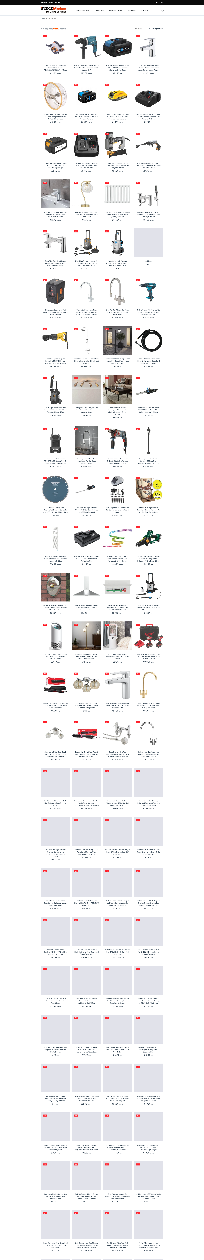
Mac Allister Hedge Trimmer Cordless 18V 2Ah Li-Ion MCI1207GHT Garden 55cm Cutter (55, 853)
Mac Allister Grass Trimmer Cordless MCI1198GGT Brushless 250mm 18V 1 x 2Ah (55, 952)
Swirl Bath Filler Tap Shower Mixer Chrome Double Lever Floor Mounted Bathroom (86, 1098)
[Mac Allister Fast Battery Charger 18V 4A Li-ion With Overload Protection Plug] (86, 538)
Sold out (148, 261)
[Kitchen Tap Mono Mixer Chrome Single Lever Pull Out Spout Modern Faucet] (86, 440)
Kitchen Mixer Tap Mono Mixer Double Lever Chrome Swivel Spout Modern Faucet (148, 754)
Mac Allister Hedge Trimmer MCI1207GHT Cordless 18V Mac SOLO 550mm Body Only (86, 510)
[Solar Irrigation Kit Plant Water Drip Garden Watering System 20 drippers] (117, 489)
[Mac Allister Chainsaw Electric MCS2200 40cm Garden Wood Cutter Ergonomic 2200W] (148, 389)
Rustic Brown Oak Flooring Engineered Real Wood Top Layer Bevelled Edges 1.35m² (149, 803)
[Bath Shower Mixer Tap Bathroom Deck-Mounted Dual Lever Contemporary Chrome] (117, 733)
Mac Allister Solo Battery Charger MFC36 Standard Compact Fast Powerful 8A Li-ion (148, 117)
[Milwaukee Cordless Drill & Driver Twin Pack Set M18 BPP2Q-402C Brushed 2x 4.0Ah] (148, 635)
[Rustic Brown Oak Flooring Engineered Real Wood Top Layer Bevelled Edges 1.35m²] (148, 782)
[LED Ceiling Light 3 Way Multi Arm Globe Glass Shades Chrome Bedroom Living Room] (86, 684)
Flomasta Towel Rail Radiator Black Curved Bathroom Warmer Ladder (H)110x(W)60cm (86, 1001)
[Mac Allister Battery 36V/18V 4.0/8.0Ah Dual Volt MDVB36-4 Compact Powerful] (86, 96)
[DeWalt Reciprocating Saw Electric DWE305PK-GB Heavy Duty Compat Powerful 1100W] (55, 340)
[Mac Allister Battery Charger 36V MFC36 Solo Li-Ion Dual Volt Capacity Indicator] (86, 145)
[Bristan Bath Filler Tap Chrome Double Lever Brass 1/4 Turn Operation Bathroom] (117, 980)
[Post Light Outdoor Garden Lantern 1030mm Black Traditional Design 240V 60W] (148, 440)
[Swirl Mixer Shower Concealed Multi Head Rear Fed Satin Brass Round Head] (55, 980)
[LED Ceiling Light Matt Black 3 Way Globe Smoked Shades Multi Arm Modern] (117, 1029)
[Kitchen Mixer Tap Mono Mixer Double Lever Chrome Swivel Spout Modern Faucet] (148, 733)
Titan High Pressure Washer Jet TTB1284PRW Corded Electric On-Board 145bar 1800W (86, 263)
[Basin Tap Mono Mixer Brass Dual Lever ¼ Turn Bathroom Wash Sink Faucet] (55, 1224)
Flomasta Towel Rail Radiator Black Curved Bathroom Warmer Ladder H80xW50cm (55, 903)
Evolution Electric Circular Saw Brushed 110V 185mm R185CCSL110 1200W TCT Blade (55, 68)
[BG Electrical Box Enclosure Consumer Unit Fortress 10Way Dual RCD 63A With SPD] (117, 587)
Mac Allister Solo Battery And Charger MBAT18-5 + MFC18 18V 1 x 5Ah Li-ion (86, 903)
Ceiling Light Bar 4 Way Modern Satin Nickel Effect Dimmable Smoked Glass (86, 410)
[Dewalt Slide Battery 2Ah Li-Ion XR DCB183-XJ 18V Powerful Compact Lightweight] (117, 96)
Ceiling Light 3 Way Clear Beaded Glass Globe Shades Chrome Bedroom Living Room (55, 754)
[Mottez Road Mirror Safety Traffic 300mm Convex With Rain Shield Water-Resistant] (55, 587)
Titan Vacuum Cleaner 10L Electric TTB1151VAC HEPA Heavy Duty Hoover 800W (117, 1196)
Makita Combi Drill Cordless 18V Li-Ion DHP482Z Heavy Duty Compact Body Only (148, 312)
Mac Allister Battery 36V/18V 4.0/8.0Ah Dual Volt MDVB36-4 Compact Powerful (86, 117)
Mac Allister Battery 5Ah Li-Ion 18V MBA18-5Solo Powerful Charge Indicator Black (117, 68)
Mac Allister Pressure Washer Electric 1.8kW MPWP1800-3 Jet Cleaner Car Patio (148, 607)
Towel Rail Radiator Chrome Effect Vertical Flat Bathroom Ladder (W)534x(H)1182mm (55, 1098)
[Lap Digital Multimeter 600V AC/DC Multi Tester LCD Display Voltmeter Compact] (117, 1078)
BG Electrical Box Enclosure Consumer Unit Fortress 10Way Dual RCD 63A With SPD (117, 607)
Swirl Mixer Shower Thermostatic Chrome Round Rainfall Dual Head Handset (86, 361)
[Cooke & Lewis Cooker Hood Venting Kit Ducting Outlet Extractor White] (148, 1029)
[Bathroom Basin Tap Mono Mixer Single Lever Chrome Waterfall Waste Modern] (55, 1029)
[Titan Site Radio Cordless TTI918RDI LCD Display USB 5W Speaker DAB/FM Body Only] (55, 440)
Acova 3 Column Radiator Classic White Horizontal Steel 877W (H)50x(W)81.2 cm (118, 214)
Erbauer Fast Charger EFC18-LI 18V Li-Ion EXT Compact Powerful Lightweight (148, 1147)
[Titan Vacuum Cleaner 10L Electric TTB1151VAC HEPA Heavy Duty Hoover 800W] (117, 1175)
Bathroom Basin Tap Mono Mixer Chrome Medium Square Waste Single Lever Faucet (149, 1098)
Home (43, 18)
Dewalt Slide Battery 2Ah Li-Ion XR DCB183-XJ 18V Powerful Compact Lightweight (117, 117)
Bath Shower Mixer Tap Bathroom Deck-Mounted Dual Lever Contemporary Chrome (117, 754)
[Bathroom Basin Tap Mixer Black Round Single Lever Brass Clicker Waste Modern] (148, 831)
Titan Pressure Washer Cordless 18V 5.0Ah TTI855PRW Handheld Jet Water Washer (149, 165)
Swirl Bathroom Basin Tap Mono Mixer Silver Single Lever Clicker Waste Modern (117, 705)
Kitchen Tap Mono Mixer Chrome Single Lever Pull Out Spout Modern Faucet (86, 461)
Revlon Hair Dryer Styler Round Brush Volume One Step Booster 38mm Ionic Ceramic (86, 754)
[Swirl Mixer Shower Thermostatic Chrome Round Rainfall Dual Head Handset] (86, 340)
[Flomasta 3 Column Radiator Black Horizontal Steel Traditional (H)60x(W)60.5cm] (86, 931)
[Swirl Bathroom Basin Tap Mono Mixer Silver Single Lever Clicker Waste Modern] (117, 684)
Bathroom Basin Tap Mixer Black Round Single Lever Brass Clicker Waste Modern (148, 852)
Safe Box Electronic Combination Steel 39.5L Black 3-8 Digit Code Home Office (117, 952)
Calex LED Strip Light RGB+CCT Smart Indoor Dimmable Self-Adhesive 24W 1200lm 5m (117, 559)
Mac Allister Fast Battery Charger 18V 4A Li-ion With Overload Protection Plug (86, 559)
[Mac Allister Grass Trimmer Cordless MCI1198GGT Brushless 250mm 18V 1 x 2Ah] (55, 931)
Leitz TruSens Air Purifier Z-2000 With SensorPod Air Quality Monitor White (55, 656)
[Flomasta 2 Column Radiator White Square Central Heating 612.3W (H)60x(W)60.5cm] (148, 980)
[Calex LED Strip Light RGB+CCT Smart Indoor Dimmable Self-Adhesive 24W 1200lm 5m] (117, 538)
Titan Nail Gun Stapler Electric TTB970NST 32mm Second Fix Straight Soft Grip (117, 165)
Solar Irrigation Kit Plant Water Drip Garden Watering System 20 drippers (118, 510)
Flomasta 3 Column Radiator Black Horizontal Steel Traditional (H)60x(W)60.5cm (86, 952)
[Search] (157, 10)
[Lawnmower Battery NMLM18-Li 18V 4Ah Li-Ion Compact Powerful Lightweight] (55, 145)
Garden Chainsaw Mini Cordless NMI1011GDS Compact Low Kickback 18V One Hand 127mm (148, 559)
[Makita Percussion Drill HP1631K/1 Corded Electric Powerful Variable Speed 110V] (86, 47)
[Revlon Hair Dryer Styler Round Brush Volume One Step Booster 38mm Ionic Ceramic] (86, 733)
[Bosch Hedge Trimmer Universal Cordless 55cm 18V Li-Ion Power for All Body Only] (55, 1126)
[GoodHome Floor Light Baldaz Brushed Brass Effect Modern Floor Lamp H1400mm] (86, 635)
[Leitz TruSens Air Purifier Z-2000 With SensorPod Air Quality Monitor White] (55, 635)
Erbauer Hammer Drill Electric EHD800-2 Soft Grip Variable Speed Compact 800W (117, 461)
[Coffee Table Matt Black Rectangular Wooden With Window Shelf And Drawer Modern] (117, 389)
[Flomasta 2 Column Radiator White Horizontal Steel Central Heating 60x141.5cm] (117, 782)
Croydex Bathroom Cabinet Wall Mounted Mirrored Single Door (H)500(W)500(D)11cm (117, 1147)
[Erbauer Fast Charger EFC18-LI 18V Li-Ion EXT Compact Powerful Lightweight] (148, 1126)
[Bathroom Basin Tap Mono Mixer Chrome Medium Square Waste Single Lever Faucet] (148, 1078)
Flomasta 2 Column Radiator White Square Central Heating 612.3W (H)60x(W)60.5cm (148, 1001)
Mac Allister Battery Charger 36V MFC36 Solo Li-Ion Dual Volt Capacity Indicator (86, 165)
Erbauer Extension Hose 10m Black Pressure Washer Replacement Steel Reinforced (86, 1147)
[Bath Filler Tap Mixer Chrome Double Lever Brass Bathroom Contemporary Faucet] (55, 242)
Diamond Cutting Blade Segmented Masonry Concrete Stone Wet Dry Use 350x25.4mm (55, 510)
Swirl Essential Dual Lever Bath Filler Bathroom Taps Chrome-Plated (55, 803)
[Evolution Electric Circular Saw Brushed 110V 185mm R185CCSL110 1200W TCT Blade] (55, 47)
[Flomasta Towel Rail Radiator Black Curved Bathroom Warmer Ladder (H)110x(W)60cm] (86, 980)
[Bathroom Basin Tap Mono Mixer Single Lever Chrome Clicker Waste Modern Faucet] (55, 193)
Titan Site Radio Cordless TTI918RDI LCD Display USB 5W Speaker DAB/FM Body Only (55, 461)
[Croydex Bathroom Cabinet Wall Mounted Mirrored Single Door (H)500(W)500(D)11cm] (117, 1126)
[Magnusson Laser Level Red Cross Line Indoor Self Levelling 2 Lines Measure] (55, 291)
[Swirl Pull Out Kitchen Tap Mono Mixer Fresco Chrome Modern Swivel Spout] (117, 291)
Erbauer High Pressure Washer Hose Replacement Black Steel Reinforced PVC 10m (148, 361)
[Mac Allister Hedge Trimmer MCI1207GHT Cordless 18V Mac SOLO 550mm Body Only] (86, 489)
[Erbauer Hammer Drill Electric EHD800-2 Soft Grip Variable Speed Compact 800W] (117, 440)
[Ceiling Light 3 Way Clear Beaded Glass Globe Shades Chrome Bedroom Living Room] (55, 733)
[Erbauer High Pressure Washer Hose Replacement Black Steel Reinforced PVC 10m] (148, 340)
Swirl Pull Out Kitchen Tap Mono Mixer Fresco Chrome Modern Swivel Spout (117, 312)
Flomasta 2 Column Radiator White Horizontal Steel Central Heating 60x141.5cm (117, 803)
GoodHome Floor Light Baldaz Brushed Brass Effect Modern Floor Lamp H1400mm (86, 656)
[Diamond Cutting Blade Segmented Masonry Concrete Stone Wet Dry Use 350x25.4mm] (55, 489)
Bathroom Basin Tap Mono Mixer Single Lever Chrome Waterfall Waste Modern (55, 1050)
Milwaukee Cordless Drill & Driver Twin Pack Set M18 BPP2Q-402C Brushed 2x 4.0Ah (149, 656)
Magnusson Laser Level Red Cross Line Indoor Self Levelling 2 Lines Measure (55, 312)
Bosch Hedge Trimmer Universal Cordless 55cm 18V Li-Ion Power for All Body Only (55, 1147)
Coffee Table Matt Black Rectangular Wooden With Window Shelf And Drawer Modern (117, 411)
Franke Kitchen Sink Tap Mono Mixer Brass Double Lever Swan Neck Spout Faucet (148, 705)
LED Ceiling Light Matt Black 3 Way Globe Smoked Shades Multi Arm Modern (117, 1050)
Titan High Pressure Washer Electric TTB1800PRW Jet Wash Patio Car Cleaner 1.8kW (55, 410)
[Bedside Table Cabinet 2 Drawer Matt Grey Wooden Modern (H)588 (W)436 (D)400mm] (86, 1175)
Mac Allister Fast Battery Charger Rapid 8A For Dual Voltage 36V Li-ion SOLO (117, 852)
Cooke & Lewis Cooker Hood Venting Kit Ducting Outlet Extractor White (148, 1050)
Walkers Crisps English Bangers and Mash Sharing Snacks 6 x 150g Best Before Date (117, 903)
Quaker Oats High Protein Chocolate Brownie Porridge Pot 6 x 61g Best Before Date (148, 510)
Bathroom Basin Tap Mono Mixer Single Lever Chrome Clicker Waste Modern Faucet (55, 214)
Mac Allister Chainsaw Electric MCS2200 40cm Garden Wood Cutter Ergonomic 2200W (148, 410)
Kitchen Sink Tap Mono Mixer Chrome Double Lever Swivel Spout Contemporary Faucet (86, 312)
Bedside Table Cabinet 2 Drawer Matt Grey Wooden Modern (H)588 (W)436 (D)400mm (86, 1196)
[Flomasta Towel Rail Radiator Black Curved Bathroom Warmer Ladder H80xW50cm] (55, 882)
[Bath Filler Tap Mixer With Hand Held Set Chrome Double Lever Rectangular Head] (148, 193)
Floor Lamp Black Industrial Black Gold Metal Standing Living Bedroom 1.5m (55, 1196)
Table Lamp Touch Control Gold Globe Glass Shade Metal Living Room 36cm (86, 214)
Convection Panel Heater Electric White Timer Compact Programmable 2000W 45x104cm (86, 803)
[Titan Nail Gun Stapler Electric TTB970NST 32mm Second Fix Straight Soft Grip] (117, 145)
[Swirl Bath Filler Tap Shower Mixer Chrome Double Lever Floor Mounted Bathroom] (86, 1078)
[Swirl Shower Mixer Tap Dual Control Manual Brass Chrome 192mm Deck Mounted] (117, 1224)
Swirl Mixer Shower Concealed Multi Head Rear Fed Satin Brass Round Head (55, 1001)
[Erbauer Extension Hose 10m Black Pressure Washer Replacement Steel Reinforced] (86, 1126)
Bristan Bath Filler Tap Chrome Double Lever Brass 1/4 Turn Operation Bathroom (117, 1001)
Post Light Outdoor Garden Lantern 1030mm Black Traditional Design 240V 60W (148, 461)
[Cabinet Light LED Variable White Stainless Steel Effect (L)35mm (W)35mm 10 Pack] (148, 1175)
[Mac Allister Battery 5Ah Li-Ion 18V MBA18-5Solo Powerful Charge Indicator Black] (117, 47)
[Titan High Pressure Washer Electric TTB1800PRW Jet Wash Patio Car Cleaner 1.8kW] (55, 389)
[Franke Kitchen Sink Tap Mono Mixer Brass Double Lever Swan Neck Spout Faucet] (148, 684)
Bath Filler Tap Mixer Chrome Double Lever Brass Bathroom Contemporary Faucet (56, 263)
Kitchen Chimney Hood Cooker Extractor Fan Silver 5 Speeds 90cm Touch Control (86, 607)
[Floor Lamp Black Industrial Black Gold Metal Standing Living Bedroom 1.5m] (55, 1175)
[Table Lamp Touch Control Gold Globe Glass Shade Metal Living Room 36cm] (86, 193)
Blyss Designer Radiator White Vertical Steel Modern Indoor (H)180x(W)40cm (148, 952)
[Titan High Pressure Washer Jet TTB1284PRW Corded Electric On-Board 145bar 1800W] (86, 242)
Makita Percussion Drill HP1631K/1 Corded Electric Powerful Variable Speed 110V (86, 68)
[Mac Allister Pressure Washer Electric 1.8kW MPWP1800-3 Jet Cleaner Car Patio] (148, 587)
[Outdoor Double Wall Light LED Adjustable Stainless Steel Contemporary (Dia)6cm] (86, 831)
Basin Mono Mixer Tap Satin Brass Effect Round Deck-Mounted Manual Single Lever (86, 1050)
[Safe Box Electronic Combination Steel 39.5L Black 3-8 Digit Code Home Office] (117, 931)
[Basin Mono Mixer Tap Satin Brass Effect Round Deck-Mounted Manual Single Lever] (86, 1029)
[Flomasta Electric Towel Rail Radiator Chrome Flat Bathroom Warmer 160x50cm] (55, 538)
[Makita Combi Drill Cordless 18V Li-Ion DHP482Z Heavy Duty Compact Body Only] (148, 291)
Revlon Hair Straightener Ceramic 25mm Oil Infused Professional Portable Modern (55, 705)
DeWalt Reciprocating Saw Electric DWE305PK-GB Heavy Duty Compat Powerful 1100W (55, 361)
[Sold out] (148, 242)
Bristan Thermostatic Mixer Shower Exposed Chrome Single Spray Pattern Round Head (148, 1245)
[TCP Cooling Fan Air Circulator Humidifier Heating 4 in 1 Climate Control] (117, 635)
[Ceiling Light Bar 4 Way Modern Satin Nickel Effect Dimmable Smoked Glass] (86, 389)
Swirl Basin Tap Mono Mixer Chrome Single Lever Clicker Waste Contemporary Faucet (148, 68)
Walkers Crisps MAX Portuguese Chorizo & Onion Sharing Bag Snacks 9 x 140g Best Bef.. (148, 903)
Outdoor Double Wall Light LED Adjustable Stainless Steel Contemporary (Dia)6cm (86, 852)
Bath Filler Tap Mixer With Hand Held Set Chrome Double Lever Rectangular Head (148, 214)
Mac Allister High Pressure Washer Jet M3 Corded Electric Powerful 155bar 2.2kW (117, 263)
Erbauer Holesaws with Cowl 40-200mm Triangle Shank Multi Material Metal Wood (55, 117)
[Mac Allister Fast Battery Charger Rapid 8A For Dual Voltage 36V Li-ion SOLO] (117, 831)
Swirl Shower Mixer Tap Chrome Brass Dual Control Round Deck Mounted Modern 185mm (86, 1245)
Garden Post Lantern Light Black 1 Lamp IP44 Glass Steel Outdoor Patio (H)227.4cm (118, 361)
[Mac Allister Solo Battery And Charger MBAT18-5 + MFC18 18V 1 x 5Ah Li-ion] (86, 882)
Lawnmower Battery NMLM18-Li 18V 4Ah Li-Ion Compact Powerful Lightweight (55, 165)
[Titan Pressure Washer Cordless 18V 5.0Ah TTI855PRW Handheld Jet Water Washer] (148, 145)
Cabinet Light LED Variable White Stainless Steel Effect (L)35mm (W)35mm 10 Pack (148, 1196)
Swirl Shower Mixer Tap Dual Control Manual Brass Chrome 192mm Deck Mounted (117, 1245)
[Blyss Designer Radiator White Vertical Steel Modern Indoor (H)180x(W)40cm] (148, 931)
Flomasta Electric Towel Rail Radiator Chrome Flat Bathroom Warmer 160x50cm (55, 559)
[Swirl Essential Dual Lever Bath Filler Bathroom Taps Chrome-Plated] (55, 782)
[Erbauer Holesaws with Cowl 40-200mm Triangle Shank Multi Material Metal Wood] (55, 96)
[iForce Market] (53, 10)
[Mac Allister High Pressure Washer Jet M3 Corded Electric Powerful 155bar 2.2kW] (117, 242)
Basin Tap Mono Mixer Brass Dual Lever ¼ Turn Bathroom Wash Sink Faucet (55, 1245)
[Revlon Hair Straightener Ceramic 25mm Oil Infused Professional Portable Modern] (55, 684)
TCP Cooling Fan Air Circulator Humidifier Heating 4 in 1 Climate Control (117, 656)
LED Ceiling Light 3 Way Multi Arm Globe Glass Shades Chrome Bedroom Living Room (86, 705)
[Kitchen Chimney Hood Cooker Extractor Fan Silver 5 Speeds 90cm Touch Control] (86, 587)
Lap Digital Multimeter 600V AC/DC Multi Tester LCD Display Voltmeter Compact (117, 1098)
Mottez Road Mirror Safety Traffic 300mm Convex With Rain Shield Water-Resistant (55, 607)
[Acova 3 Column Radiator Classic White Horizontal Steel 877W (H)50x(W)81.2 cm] (117, 193)
